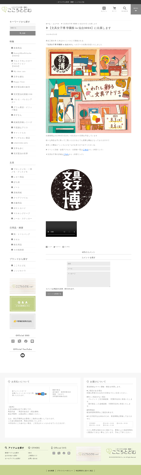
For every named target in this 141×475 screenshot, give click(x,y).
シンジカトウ (20, 271)
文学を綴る (19, 77)
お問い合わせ (33, 458)
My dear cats (20, 71)
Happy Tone (19, 82)
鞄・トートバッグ (22, 234)
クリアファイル (21, 198)
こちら (85, 150)
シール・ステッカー (23, 219)
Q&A (30, 453)
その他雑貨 (19, 250)
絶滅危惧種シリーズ (23, 122)
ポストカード (20, 208)
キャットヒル (20, 133)
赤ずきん (18, 115)
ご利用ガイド (33, 455)
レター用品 (19, 177)
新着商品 (18, 48)
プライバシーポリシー (65, 470)
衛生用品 (18, 245)
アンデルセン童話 (22, 138)
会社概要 (51, 470)
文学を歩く (19, 148)
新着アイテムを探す (12, 453)
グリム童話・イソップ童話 (21, 108)
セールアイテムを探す (13, 458)
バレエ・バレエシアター (21, 100)
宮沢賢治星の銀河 (22, 87)
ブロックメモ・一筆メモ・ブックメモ (21, 170)
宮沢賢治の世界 (21, 153)
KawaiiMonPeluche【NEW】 (21, 54)
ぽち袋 (17, 182)
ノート (17, 187)
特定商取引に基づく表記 (84, 470)
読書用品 (18, 203)
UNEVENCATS (21, 143)
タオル (17, 239)
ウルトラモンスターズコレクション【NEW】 (21, 63)
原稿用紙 (18, 193)
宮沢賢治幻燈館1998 (23, 94)
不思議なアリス (21, 128)
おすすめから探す (11, 455)
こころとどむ (20, 265)
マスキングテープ (22, 213)
